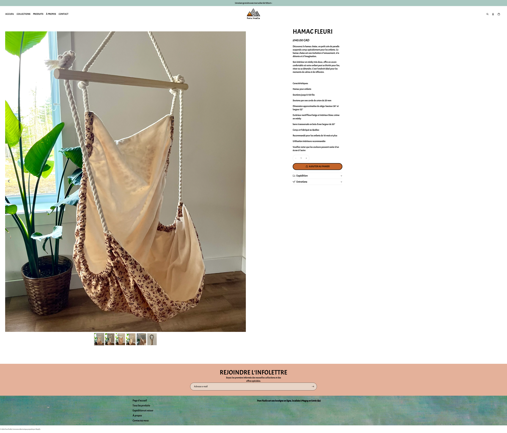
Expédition (302, 175)
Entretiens (301, 181)
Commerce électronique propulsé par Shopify (26, 429)
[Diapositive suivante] (243, 182)
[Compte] (493, 14)
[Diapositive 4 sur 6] (131, 339)
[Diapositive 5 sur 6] (141, 339)
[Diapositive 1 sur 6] (99, 339)
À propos (137, 415)
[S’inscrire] (313, 386)
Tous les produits (141, 405)
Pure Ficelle (8, 429)
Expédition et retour (143, 410)
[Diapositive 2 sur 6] (109, 339)
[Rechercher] (487, 14)
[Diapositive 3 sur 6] (120, 339)
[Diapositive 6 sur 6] (152, 339)
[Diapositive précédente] (8, 182)
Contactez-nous (141, 420)
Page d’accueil (140, 400)
